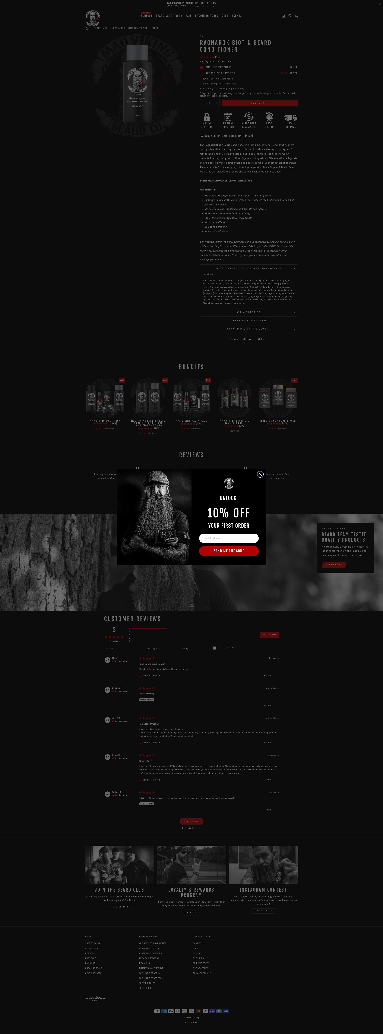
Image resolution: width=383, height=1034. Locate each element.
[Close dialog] (260, 474)
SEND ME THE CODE (229, 551)
